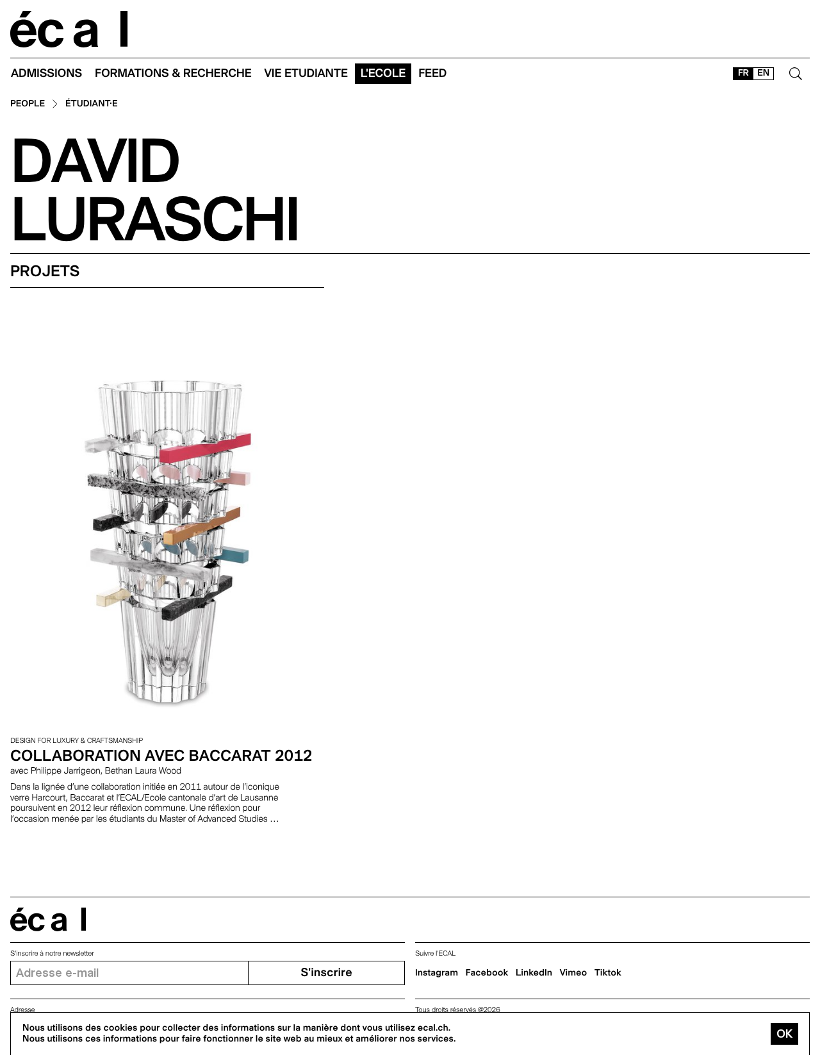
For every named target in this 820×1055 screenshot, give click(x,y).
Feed (432, 73)
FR (743, 73)
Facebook (487, 973)
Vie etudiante (306, 73)
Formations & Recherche (173, 73)
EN (763, 73)
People (27, 104)
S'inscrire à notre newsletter (52, 953)
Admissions (46, 73)
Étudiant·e (91, 104)
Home (69, 29)
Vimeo (573, 973)
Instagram (436, 973)
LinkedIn (534, 973)
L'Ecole (383, 73)
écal (48, 919)
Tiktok (607, 973)
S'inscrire (326, 972)
